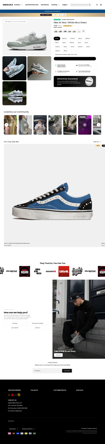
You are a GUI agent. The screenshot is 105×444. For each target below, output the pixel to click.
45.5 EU (57, 51)
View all (96, 142)
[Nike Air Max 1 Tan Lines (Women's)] (56, 31)
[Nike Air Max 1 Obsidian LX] (70, 31)
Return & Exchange (37, 323)
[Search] (89, 5)
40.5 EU (72, 43)
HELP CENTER (14, 327)
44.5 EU (80, 47)
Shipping (14, 323)
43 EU (65, 47)
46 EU (65, 51)
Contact (37, 327)
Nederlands (12, 429)
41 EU (79, 43)
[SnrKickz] (7, 5)
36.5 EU (64, 38)
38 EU (80, 38)
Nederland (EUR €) (27, 429)
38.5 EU (87, 38)
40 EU (64, 43)
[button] (101, 4)
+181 (83, 31)
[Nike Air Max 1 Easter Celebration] (74, 31)
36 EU (57, 38)
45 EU (88, 47)
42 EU (86, 43)
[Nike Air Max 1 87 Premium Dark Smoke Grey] (65, 31)
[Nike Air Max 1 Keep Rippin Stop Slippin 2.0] (60, 31)
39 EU (57, 43)
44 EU (72, 47)
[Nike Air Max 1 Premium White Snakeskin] (79, 31)
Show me (58, 355)
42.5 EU (57, 47)
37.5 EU (72, 38)
